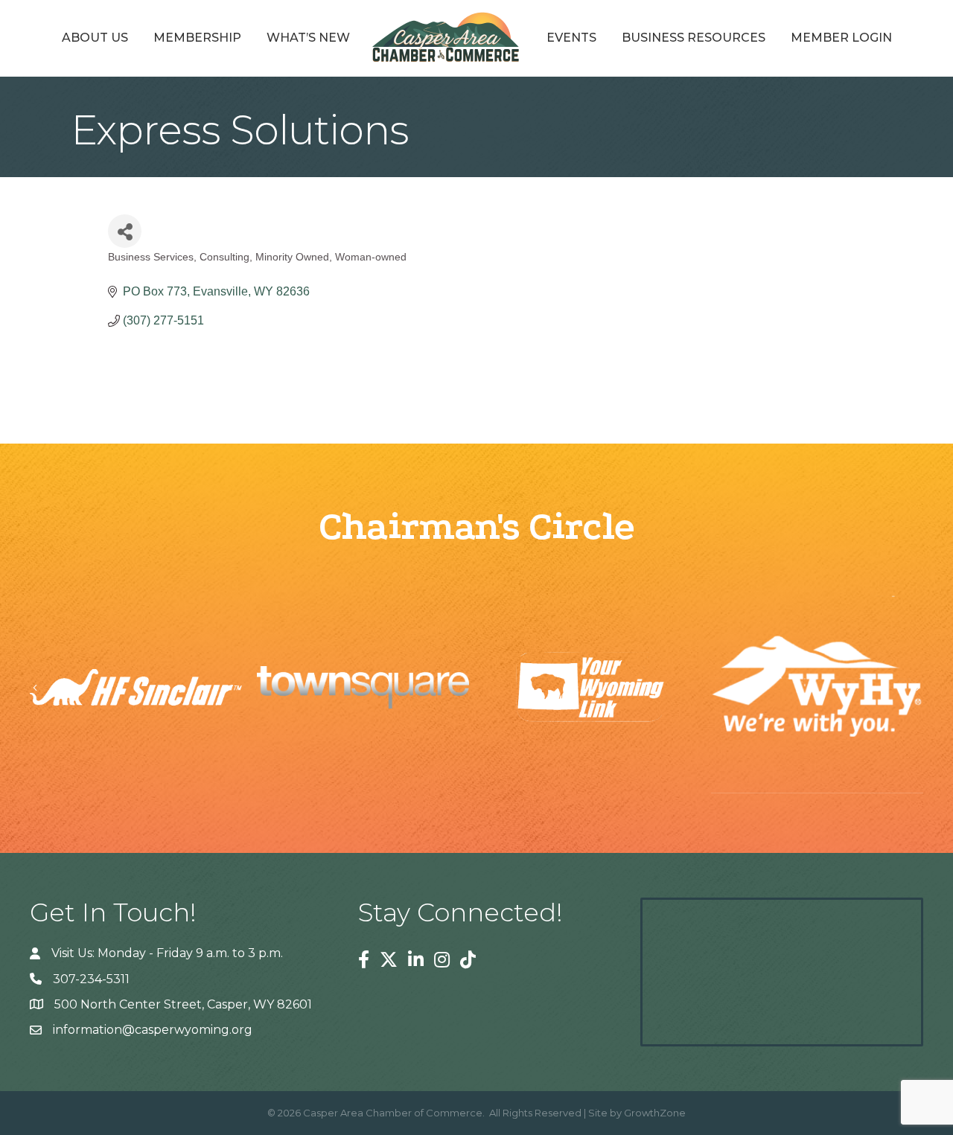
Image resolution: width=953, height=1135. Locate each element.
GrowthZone (655, 1113)
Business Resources (693, 38)
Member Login (841, 38)
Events (571, 38)
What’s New (308, 38)
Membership (197, 38)
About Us (95, 38)
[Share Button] (124, 231)
